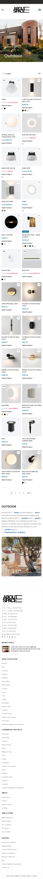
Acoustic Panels (7, 713)
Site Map (4, 808)
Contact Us (5, 867)
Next (28, 493)
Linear (4, 692)
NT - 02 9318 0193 (9, 631)
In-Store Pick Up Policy (9, 849)
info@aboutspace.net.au (12, 634)
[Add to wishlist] (18, 80)
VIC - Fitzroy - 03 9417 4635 (12, 608)
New (3, 667)
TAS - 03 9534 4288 (10, 625)
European (5, 670)
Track (3, 696)
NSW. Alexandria (7, 817)
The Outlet (5, 721)
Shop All (4, 663)
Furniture (5, 710)
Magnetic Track (7, 752)
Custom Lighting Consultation (11, 864)
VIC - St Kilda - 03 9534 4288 (13, 611)
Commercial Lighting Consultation (13, 788)
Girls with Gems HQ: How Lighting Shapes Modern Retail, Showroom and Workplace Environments (25, 649)
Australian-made (7, 777)
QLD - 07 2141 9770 (10, 619)
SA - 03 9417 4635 (9, 622)
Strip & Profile (6, 706)
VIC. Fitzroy (5, 828)
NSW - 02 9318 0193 (10, 614)
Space (4, 770)
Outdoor (4, 688)
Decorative (5, 734)
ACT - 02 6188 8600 (10, 616)
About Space (6, 797)
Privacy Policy (26, 876)
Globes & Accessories (9, 717)
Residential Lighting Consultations (13, 724)
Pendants (5, 678)
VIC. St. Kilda (6, 832)
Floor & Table (6, 685)
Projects (4, 801)
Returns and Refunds (9, 853)
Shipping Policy (6, 846)
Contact (34, 876)
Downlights (5, 703)
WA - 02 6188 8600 (9, 628)
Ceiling (4, 699)
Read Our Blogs (7, 804)
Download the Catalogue (14, 532)
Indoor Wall (5, 681)
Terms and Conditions (9, 842)
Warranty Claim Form (8, 857)
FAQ (3, 860)
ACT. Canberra (6, 825)
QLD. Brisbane (6, 821)
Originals (5, 674)
